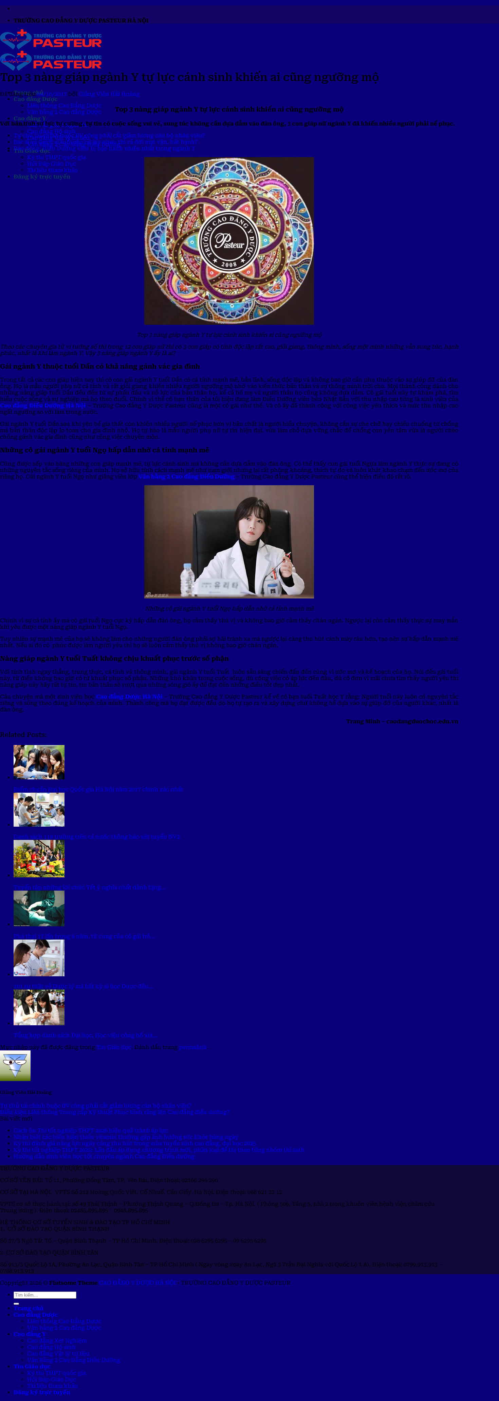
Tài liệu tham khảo (52, 170)
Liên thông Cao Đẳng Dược (64, 105)
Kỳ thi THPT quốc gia (56, 157)
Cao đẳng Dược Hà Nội (129, 696)
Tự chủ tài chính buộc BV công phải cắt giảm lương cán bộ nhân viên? (109, 135)
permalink (193, 1047)
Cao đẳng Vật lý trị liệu (58, 1353)
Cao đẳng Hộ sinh (51, 131)
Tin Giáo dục (12, 60)
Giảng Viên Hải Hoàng (109, 94)
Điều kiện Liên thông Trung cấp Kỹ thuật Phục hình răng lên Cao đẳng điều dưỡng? (115, 1112)
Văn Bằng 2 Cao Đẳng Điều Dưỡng (73, 1360)
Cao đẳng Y (30, 118)
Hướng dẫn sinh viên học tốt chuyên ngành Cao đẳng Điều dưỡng (104, 1156)
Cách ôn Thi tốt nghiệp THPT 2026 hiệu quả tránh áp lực (91, 1130)
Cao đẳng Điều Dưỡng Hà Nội (43, 405)
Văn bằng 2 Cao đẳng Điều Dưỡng (186, 476)
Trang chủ (28, 1308)
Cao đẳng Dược (36, 99)
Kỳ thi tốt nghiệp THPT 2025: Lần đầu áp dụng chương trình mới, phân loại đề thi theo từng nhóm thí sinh (159, 1150)
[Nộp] (16, 1304)
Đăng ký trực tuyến (42, 176)
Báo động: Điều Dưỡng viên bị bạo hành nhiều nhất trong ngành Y (104, 148)
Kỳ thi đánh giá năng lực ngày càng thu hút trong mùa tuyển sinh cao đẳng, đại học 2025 (135, 1143)
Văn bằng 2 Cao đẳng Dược (64, 112)
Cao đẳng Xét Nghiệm (57, 1340)
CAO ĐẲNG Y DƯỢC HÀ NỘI (137, 1283)
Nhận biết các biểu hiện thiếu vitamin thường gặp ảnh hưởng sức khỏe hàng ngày (126, 1137)
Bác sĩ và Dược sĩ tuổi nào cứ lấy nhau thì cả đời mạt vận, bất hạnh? (106, 142)
